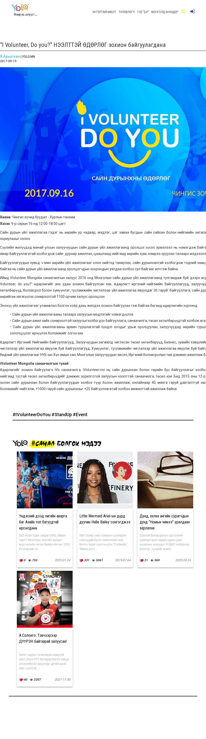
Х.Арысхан (10, 56)
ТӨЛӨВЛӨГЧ (127, 12)
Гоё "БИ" (143, 12)
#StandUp (62, 414)
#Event (80, 414)
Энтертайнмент (104, 12)
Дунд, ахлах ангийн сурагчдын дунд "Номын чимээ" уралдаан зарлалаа (165, 522)
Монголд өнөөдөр (164, 12)
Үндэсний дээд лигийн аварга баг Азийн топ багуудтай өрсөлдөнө (43, 522)
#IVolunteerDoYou (32, 414)
